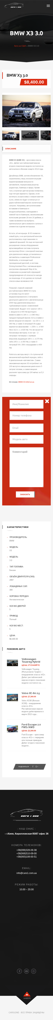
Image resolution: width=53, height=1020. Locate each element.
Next (46, 111)
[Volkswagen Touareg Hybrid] (12, 662)
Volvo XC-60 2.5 (31, 693)
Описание (10, 149)
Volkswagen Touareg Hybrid (31, 660)
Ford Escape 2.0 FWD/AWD (31, 726)
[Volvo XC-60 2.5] (12, 697)
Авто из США (20, 46)
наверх (27, 998)
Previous (7, 111)
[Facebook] (32, 767)
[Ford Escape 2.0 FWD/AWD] (12, 729)
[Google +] (36, 767)
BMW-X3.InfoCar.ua (26, 382)
